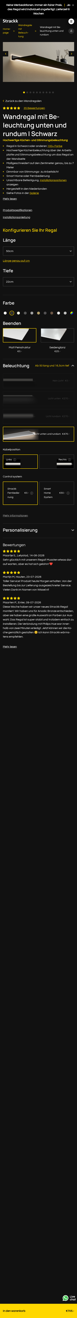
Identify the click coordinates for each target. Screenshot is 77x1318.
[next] (71, 53)
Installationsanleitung (16, 217)
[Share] (71, 31)
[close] (73, 5)
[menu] (71, 21)
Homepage (7, 31)
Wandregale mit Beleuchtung (25, 31)
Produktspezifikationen (17, 210)
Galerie (34, 193)
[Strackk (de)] (10, 21)
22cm (9, 281)
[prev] (5, 53)
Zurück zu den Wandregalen (23, 101)
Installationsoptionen (53, 180)
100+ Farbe (54, 146)
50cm (9, 251)
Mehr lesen (10, 198)
